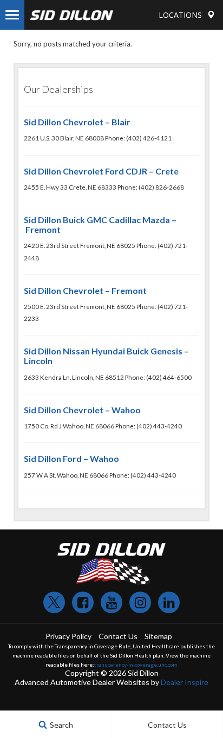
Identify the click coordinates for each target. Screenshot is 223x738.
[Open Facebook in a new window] (83, 602)
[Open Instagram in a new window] (140, 602)
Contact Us (118, 636)
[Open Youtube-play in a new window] (111, 602)
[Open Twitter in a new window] (54, 602)
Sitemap (158, 636)
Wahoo (126, 410)
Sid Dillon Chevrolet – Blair (77, 122)
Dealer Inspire (184, 682)
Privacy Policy (68, 636)
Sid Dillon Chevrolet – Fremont (85, 290)
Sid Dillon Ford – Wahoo (71, 458)
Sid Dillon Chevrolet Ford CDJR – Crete (101, 171)
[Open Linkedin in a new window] (169, 602)
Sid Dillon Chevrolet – (68, 410)
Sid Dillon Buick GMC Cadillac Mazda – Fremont (100, 224)
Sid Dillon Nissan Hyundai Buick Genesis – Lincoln (106, 356)
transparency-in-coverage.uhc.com (136, 664)
